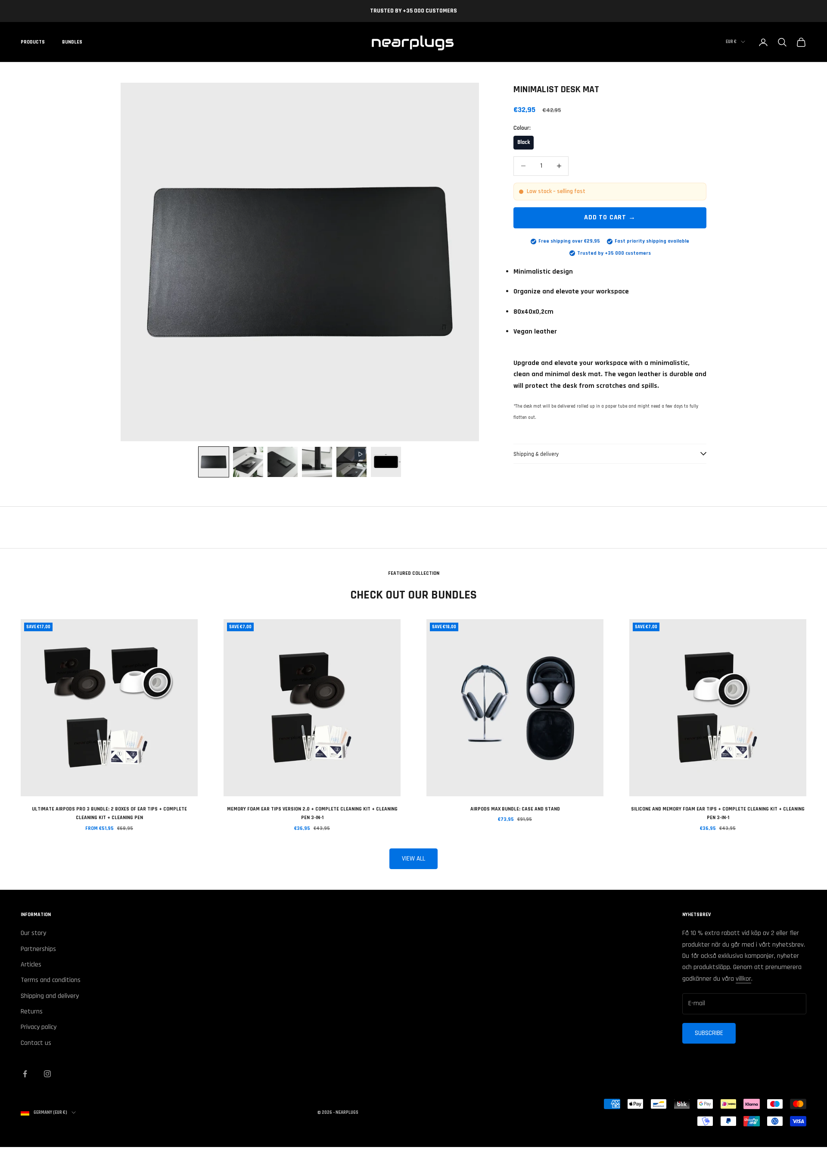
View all (413, 858)
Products (33, 42)
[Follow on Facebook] (25, 1073)
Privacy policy (38, 1027)
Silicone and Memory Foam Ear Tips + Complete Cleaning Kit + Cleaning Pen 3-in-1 (718, 813)
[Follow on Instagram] (47, 1073)
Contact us (36, 1042)
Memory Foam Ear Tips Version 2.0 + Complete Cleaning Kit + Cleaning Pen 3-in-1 (312, 813)
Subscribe (709, 1033)
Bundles (72, 42)
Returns (32, 1011)
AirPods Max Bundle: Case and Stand (515, 809)
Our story (33, 933)
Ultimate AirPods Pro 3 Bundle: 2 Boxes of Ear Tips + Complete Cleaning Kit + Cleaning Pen (109, 813)
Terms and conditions (51, 980)
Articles (31, 964)
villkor (743, 978)
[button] (213, 461)
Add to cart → (609, 217)
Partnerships (38, 949)
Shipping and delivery (50, 996)
